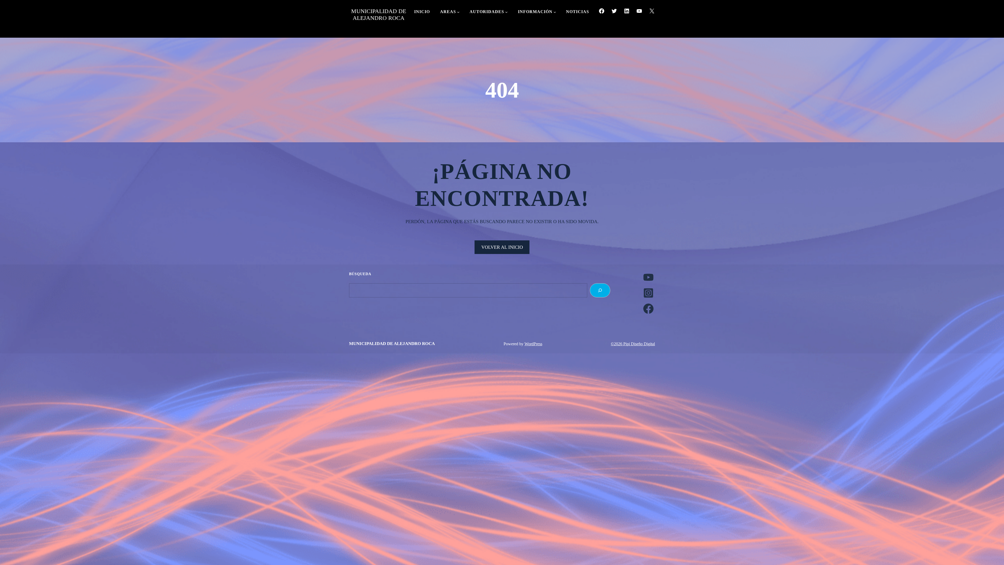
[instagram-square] (648, 293)
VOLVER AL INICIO (502, 247)
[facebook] (648, 308)
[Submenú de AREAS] (458, 12)
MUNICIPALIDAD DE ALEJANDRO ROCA (378, 14)
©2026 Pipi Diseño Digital (633, 344)
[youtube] (648, 277)
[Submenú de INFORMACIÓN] (555, 12)
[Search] (600, 290)
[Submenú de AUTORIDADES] (506, 12)
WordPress (533, 344)
